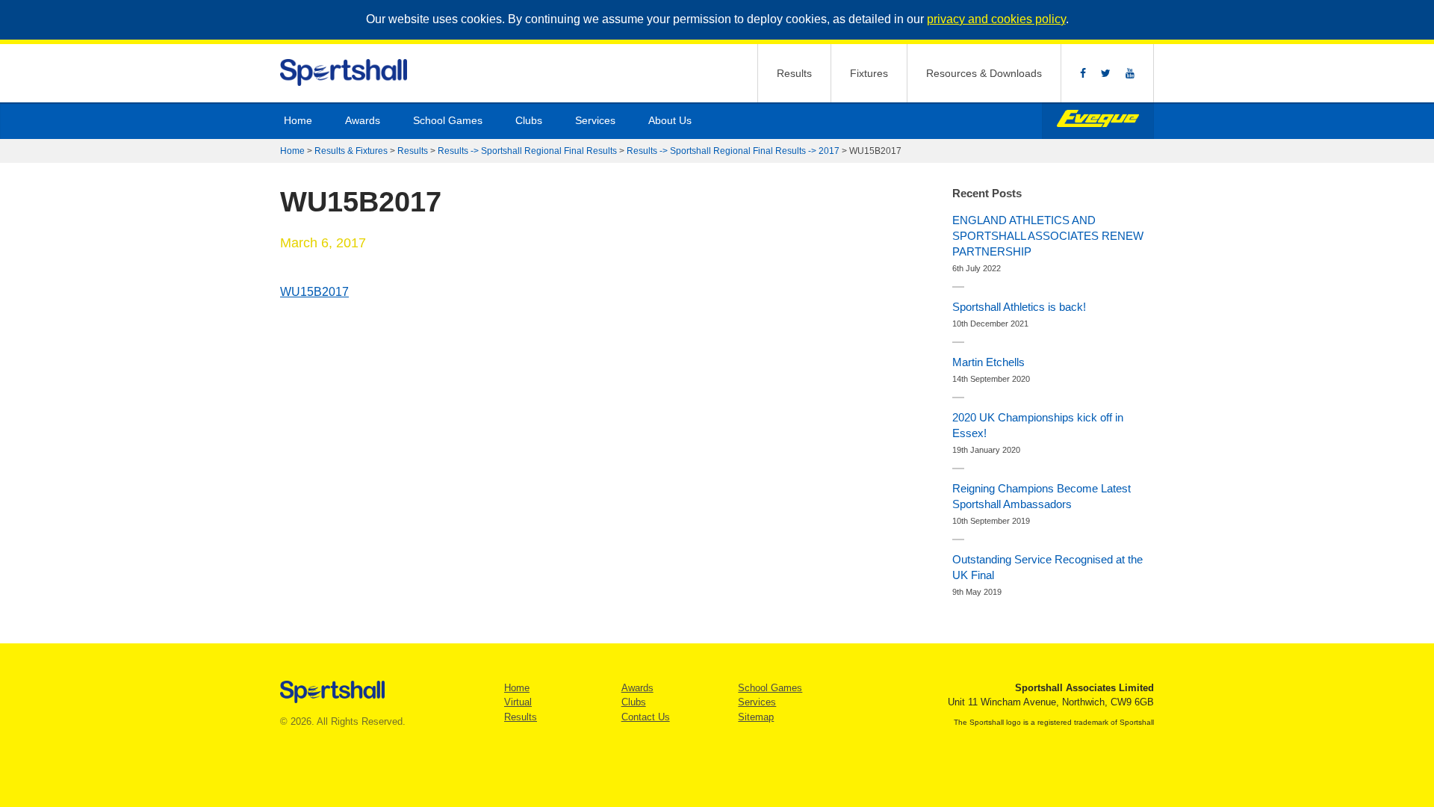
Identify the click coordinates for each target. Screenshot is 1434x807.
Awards (362, 120)
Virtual (518, 702)
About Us (670, 120)
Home (298, 120)
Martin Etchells (988, 362)
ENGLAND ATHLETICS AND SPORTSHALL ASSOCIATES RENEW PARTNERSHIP (1047, 236)
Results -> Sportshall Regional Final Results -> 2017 (733, 151)
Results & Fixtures (351, 151)
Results (794, 73)
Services (595, 120)
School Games (447, 120)
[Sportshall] (344, 73)
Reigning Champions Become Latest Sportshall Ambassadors (1041, 496)
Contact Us (645, 717)
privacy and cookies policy (996, 19)
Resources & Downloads (984, 73)
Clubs (528, 120)
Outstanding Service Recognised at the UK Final (1047, 567)
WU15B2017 (314, 291)
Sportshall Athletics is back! (1019, 306)
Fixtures (869, 73)
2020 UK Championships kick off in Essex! (1037, 425)
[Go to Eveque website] (1098, 120)
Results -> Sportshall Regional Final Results (527, 151)
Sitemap (756, 717)
